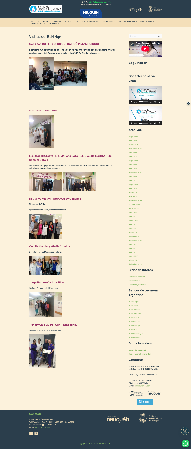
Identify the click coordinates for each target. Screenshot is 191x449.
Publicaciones (108, 21)
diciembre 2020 (135, 264)
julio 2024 (133, 164)
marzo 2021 (133, 256)
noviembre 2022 (135, 200)
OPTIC (110, 443)
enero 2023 (133, 196)
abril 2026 (133, 140)
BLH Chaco (133, 305)
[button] (49, 21)
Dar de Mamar (134, 280)
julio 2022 (133, 212)
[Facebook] (31, 434)
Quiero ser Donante (61, 21)
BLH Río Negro (134, 325)
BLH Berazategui (136, 333)
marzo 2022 (133, 228)
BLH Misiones (134, 337)
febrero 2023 (134, 192)
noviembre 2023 (135, 172)
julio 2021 (132, 244)
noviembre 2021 (135, 240)
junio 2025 (133, 156)
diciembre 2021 (135, 236)
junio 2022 (133, 216)
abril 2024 (133, 168)
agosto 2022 (134, 208)
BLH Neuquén (134, 301)
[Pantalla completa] (159, 102)
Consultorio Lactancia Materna (85, 21)
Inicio (33, 21)
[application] (145, 95)
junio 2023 (133, 180)
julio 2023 (133, 176)
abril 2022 (133, 224)
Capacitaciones (146, 21)
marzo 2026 (133, 144)
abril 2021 (132, 252)
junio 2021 (133, 248)
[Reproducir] (131, 102)
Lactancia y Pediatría (137, 284)
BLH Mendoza (134, 321)
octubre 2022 (134, 204)
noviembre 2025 (135, 148)
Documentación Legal (126, 21)
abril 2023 (133, 188)
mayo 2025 (133, 160)
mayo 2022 (133, 220)
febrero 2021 (134, 260)
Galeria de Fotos (37, 24)
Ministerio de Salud (137, 276)
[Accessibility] (185, 431)
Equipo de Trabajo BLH (138, 350)
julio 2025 (133, 152)
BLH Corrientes (135, 313)
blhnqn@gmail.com (142, 386)
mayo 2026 (133, 136)
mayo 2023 (133, 184)
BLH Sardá (133, 329)
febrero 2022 (134, 232)
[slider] (143, 101)
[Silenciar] (155, 102)
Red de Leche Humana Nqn (140, 354)
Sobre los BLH (43, 21)
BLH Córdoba (134, 309)
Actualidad (52, 24)
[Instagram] (36, 434)
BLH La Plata (134, 317)
